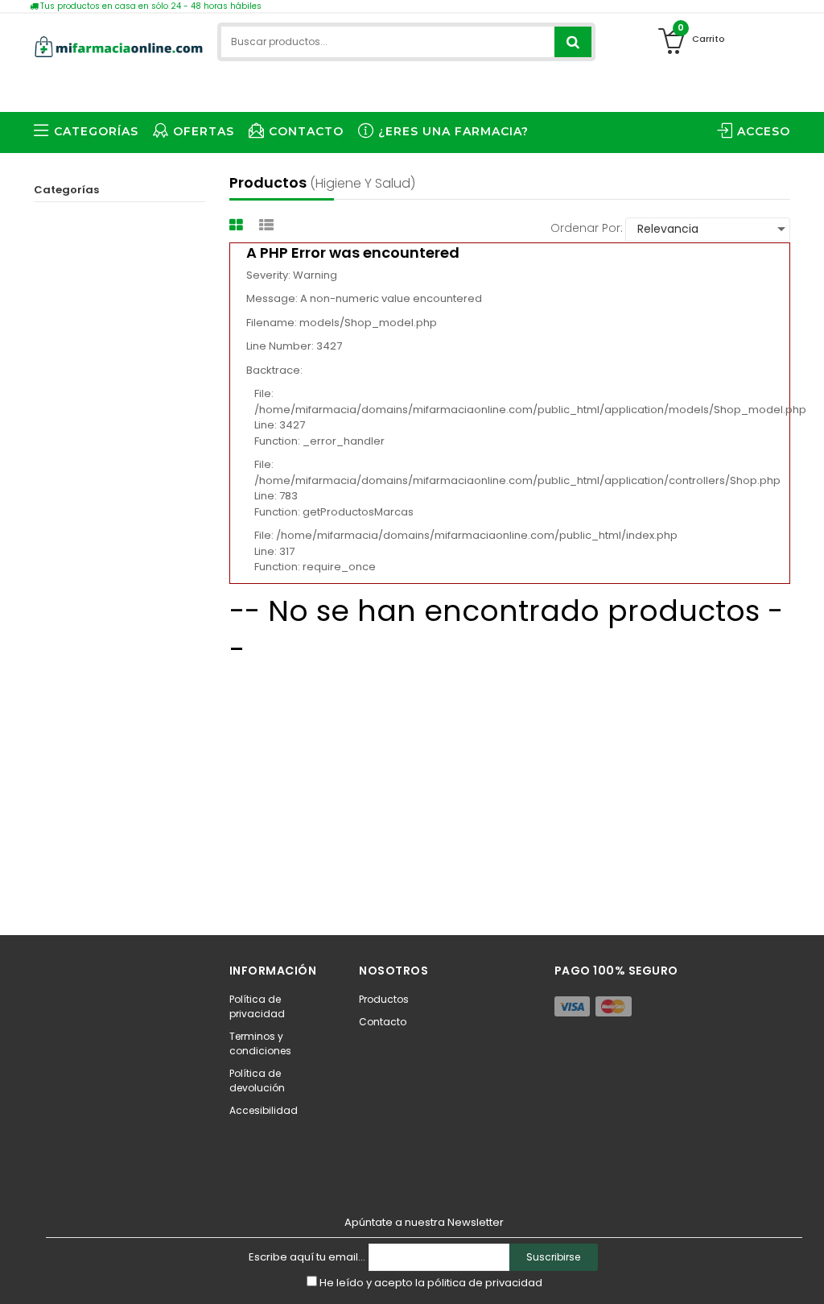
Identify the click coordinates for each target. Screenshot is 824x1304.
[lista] (268, 225)
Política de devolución (257, 1080)
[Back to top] (807, 1275)
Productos (384, 999)
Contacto (382, 1022)
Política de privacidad (257, 1006)
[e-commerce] (119, 43)
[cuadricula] (238, 225)
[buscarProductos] (572, 42)
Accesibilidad (263, 1110)
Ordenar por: (586, 228)
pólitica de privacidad (484, 1282)
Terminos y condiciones (260, 1043)
